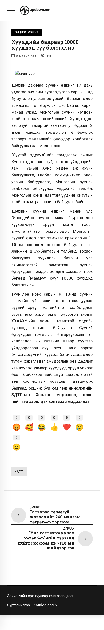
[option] (52, 74)
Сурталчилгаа (18, 605)
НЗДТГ (19, 471)
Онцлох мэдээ (26, 32)
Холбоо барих (45, 605)
